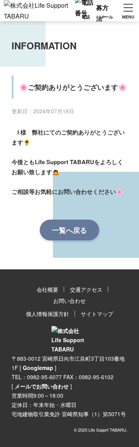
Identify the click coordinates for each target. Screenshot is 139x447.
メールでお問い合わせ (42, 386)
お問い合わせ (69, 300)
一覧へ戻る (69, 230)
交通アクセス (86, 289)
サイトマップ (97, 314)
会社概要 (47, 289)
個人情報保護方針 (47, 314)
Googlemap (38, 367)
